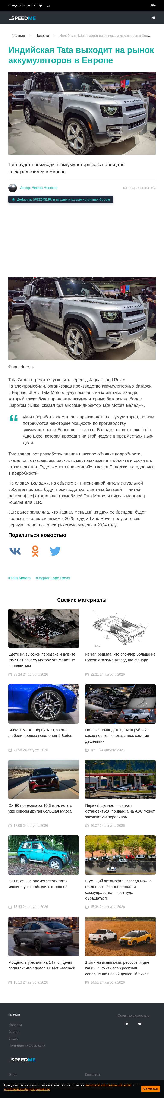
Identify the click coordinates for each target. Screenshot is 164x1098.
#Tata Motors (19, 578)
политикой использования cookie (108, 1085)
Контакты (92, 1074)
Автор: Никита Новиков (38, 188)
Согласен (151, 1089)
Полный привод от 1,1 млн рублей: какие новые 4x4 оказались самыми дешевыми (117, 736)
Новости (15, 1025)
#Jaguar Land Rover (53, 578)
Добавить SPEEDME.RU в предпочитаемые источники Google (63, 199)
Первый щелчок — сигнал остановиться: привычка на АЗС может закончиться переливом (120, 811)
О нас (12, 1074)
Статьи (13, 1032)
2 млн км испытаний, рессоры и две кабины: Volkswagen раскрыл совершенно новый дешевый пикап (117, 968)
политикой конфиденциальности (27, 1089)
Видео (13, 1038)
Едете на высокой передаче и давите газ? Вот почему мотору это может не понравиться (41, 660)
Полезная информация (26, 1045)
